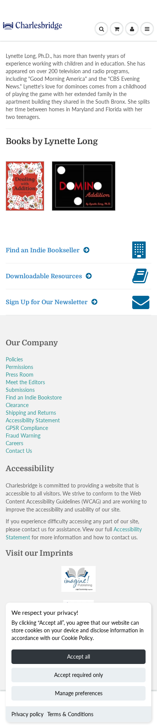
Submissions (20, 389)
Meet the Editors (25, 382)
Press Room (20, 374)
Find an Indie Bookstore (34, 397)
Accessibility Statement (33, 420)
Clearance (17, 405)
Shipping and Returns (31, 412)
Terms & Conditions (70, 714)
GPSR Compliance (27, 428)
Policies (14, 359)
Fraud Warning (23, 435)
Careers (14, 443)
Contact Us (19, 450)
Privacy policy (27, 714)
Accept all (78, 656)
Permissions (19, 367)
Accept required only (78, 675)
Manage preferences (79, 693)
